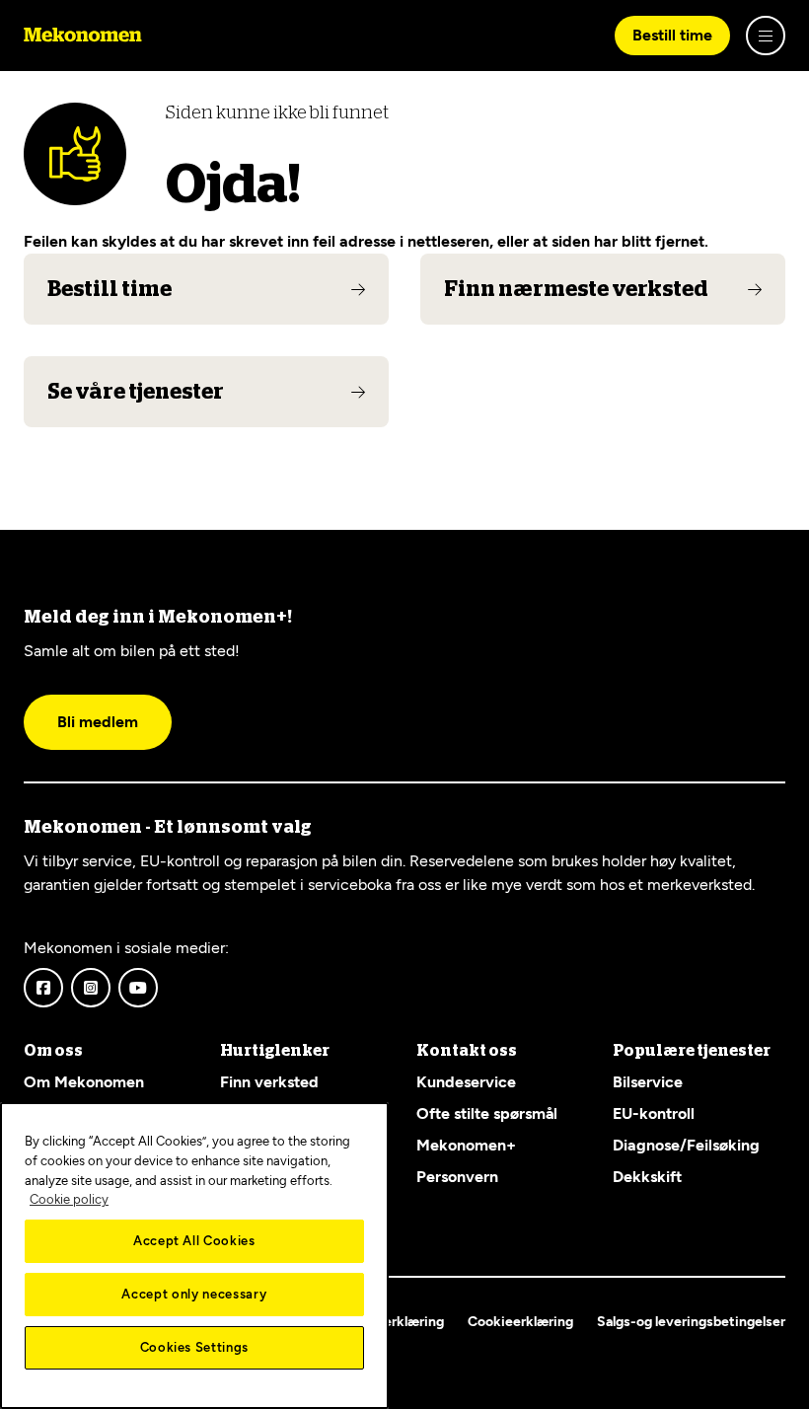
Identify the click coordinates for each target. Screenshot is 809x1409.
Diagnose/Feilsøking (686, 1145)
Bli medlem (97, 721)
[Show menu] (765, 35)
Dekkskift (647, 1176)
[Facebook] (43, 987)
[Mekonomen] (83, 35)
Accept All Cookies (194, 1240)
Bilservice (648, 1082)
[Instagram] (90, 987)
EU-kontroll (654, 1113)
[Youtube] (138, 987)
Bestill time (672, 35)
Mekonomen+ (466, 1145)
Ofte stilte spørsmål (486, 1113)
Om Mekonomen (84, 1082)
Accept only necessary (193, 1294)
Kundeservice (466, 1082)
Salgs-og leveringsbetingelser (691, 1321)
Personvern (457, 1176)
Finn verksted (269, 1082)
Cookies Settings (195, 1347)
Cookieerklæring (520, 1321)
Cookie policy (69, 1199)
